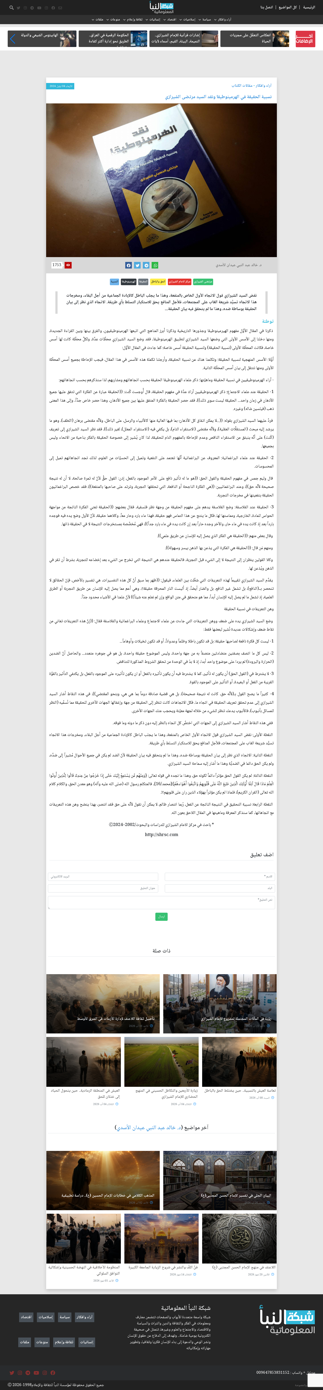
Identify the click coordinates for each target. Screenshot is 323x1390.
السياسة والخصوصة (305, 1385)
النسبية (114, 281)
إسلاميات (189, 19)
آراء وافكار (224, 19)
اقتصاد (171, 19)
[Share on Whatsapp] (155, 265)
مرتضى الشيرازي (203, 281)
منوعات (115, 19)
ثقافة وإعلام (134, 19)
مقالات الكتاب (242, 86)
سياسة (206, 19)
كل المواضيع (288, 7)
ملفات (99, 19)
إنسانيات (154, 19)
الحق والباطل (158, 281)
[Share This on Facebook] (128, 265)
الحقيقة (143, 281)
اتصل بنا (266, 7)
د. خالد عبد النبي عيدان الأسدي (149, 1128)
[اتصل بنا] (60, 8)
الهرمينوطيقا (129, 281)
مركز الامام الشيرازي (180, 281)
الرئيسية (309, 7)
